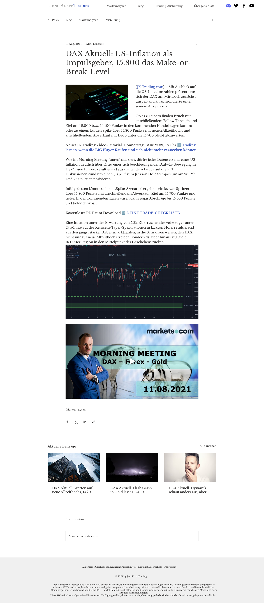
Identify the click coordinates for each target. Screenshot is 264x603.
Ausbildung (112, 20)
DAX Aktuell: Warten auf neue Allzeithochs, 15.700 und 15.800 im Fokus (72, 490)
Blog (69, 20)
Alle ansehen (208, 445)
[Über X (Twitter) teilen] (76, 422)
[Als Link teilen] (93, 422)
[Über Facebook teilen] (67, 422)
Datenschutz (155, 566)
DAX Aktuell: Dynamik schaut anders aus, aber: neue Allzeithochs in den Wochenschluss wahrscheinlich (189, 490)
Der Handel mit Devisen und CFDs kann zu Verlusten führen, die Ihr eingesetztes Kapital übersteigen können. (113, 584)
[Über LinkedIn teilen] (85, 422)
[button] (212, 19)
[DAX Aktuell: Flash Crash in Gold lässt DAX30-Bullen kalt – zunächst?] (132, 467)
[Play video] (132, 361)
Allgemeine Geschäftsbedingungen (101, 566)
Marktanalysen (88, 20)
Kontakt (142, 566)
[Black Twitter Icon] (236, 5)
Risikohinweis (128, 566)
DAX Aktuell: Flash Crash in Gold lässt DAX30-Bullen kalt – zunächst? (131, 490)
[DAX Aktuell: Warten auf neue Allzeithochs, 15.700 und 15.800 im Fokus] (74, 467)
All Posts (53, 20)
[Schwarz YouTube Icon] (251, 5)
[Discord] (228, 5)
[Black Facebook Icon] (244, 5)
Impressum (170, 566)
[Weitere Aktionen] (196, 44)
